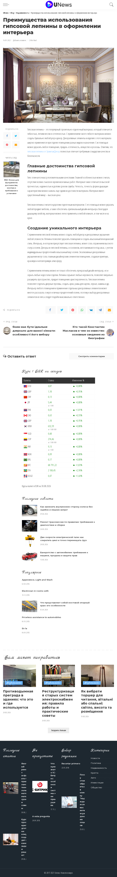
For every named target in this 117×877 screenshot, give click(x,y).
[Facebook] (7, 136)
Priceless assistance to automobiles (41, 617)
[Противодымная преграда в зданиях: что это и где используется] (19, 676)
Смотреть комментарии (91, 356)
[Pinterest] (7, 144)
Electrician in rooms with (35, 591)
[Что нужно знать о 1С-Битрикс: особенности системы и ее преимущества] (40, 786)
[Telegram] (100, 310)
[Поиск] (111, 4)
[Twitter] (16, 136)
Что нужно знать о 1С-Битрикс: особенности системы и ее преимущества (54, 784)
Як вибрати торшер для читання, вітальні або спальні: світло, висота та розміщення (97, 701)
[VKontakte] (91, 310)
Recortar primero (71, 763)
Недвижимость (14, 682)
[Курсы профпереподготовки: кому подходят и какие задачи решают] (10, 839)
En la (24, 628)
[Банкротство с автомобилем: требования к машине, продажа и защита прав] (29, 556)
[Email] (16, 144)
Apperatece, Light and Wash (37, 580)
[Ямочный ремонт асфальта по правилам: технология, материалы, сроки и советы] (10, 788)
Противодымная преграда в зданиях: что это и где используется (18, 699)
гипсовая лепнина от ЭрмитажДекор (43, 151)
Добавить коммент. (20, 40)
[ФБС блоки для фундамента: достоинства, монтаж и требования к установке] (12, 169)
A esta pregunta (41, 816)
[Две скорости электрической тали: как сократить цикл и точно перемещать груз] (29, 541)
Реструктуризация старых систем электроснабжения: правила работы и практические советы (58, 703)
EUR (36, 486)
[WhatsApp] (82, 310)
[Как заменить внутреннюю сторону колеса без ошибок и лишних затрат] (29, 510)
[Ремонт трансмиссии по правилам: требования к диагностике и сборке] (29, 526)
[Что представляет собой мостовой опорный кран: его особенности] (29, 606)
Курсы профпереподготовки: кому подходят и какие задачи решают (25, 837)
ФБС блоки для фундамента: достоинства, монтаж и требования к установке (11, 186)
